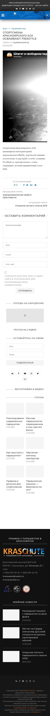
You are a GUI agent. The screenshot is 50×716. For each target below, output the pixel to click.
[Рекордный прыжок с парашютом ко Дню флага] (11, 615)
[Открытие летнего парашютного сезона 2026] (11, 656)
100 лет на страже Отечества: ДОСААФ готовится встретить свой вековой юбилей (33, 634)
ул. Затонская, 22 (33, 565)
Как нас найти (41, 5)
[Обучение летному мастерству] (35, 443)
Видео (5, 29)
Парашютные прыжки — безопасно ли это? (34, 485)
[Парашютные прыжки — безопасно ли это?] (35, 471)
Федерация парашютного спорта (17, 5)
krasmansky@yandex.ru (13, 576)
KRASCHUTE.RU (29, 691)
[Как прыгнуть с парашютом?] (15, 443)
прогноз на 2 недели (25, 329)
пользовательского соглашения (25, 708)
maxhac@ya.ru (35, 712)
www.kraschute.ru (11, 579)
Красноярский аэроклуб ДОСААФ (24, 3)
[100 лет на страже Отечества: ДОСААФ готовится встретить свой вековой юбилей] (11, 632)
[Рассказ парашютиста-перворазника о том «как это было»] (35, 409)
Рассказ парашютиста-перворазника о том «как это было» (34, 424)
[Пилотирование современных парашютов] (15, 409)
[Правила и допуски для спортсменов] (15, 471)
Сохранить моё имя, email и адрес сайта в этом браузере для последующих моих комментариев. (24, 280)
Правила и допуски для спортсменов (14, 484)
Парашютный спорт (18, 29)
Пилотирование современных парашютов (15, 421)
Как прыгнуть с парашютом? (15, 454)
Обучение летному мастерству (32, 455)
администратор (21, 42)
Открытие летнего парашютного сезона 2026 (34, 655)
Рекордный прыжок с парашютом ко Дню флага (34, 614)
